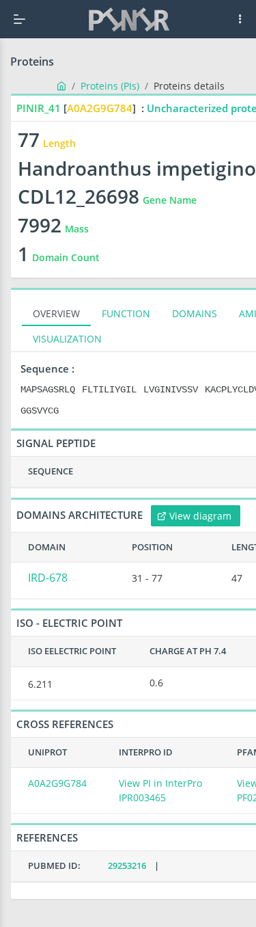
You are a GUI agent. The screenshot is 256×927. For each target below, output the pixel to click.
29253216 (127, 865)
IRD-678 (48, 577)
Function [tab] (126, 313)
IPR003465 (142, 797)
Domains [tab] (194, 313)
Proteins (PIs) (110, 85)
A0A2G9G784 (57, 783)
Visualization (67, 338)
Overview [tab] (56, 313)
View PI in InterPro (160, 783)
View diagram (200, 515)
